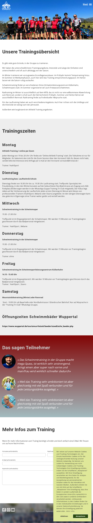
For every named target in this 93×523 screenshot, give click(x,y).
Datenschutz (52, 511)
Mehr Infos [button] (70, 511)
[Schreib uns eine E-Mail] (13, 510)
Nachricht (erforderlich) (10, 469)
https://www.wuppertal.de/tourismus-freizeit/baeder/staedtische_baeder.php (37, 326)
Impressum (40, 511)
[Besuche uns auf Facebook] (4, 510)
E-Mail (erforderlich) (8, 460)
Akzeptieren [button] (80, 516)
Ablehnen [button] (64, 516)
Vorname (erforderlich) (10, 451)
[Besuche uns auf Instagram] (8, 510)
